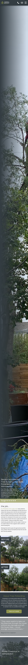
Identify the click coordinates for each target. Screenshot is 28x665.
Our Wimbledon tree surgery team (9, 508)
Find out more (14, 611)
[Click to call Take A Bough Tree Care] (18, 2)
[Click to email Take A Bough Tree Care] (22, 2)
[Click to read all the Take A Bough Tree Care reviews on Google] (14, 501)
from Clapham (11, 633)
